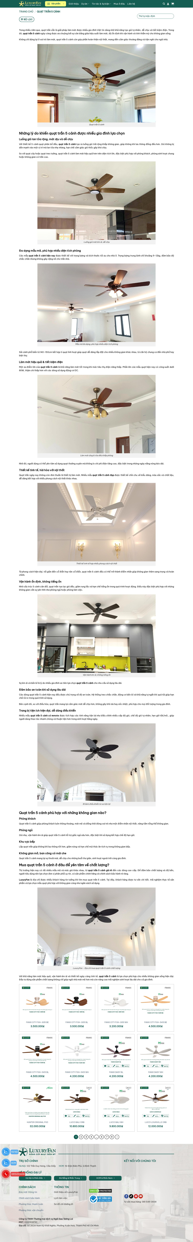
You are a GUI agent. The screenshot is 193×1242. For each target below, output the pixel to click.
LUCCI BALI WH (116, 1122)
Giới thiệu (74, 3)
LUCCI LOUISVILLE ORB (155, 1122)
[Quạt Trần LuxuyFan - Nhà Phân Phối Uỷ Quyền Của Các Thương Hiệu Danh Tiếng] (30, 3)
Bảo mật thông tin (28, 1192)
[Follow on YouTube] (141, 1196)
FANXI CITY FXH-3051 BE (37, 1022)
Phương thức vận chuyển (31, 1210)
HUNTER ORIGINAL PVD (37, 1122)
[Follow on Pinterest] (136, 1196)
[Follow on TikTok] (131, 1196)
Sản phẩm (55, 3)
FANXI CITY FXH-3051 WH (116, 1022)
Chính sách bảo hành (29, 1198)
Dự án (84, 3)
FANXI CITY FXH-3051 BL (77, 1022)
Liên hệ (131, 3)
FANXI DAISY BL (116, 1072)
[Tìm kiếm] (164, 3)
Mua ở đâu (119, 3)
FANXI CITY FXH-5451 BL (37, 1072)
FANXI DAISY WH (155, 1072)
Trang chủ (26, 11)
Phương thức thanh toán (31, 1204)
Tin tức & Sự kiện (100, 3)
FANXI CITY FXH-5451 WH (77, 1072)
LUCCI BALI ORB (76, 1122)
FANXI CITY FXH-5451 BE (155, 1022)
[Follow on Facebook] (126, 1196)
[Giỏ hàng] (172, 4)
